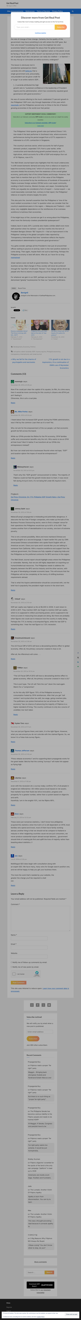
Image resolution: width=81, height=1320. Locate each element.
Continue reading (40, 33)
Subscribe (61, 27)
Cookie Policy (41, 1316)
